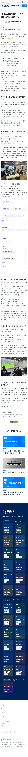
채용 (2, 710)
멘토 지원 (3, 712)
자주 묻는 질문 (4, 725)
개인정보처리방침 (5, 721)
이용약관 (3, 719)
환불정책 (3, 723)
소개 (2, 708)
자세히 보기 (24, 6)
